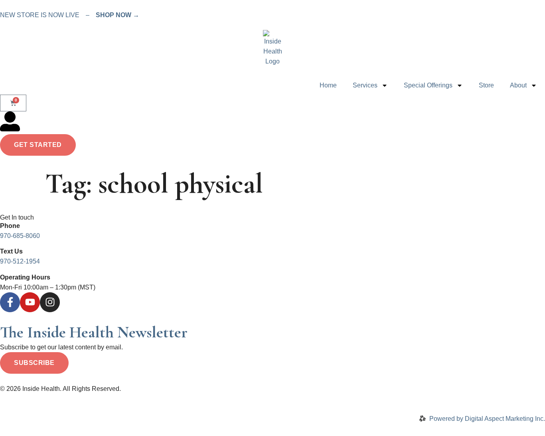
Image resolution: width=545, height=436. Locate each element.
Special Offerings (428, 85)
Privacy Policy (20, 398)
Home (328, 85)
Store (486, 85)
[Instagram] (50, 302)
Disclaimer (158, 398)
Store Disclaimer (201, 398)
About (518, 85)
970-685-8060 (20, 235)
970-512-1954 (20, 261)
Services (365, 85)
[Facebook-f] (10, 302)
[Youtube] (30, 302)
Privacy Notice (65, 398)
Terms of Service (114, 398)
